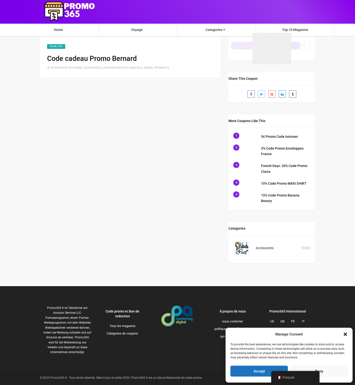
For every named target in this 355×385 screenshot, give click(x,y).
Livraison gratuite (115, 67)
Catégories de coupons (122, 333)
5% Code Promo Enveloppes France (282, 151)
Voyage (137, 30)
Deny (319, 371)
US (272, 321)
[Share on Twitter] (261, 94)
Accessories (92, 67)
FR (293, 321)
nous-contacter (232, 321)
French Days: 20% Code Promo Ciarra (284, 169)
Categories (214, 30)
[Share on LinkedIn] (282, 94)
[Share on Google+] (272, 94)
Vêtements (161, 67)
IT (303, 321)
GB (282, 321)
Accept (259, 371)
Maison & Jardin (141, 67)
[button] (345, 334)
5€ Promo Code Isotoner (279, 136)
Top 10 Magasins (295, 30)
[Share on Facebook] (251, 94)
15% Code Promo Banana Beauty (280, 198)
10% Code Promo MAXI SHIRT (283, 183)
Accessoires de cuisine (66, 67)
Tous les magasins (122, 326)
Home (58, 30)
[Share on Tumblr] (292, 94)
